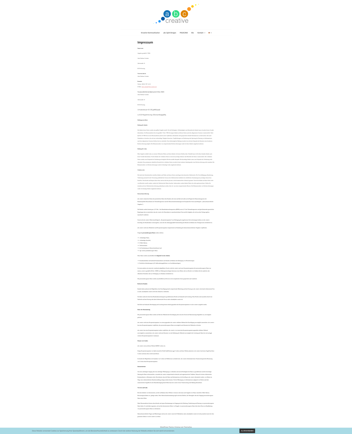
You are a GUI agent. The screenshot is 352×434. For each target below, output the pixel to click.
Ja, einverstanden (247, 431)
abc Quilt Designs (169, 33)
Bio (192, 33)
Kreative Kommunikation (150, 33)
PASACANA (184, 33)
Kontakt (200, 33)
